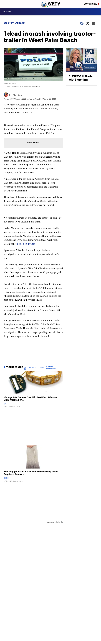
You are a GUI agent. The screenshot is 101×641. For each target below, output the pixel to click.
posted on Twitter (26, 243)
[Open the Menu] (4, 4)
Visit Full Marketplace (51, 367)
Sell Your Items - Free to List (34, 368)
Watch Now (91, 4)
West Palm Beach (15, 23)
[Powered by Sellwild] (59, 522)
